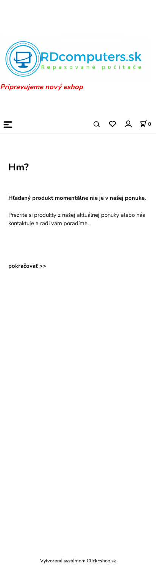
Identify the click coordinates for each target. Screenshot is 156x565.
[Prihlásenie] (127, 124)
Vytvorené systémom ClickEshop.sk (78, 560)
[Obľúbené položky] (112, 124)
